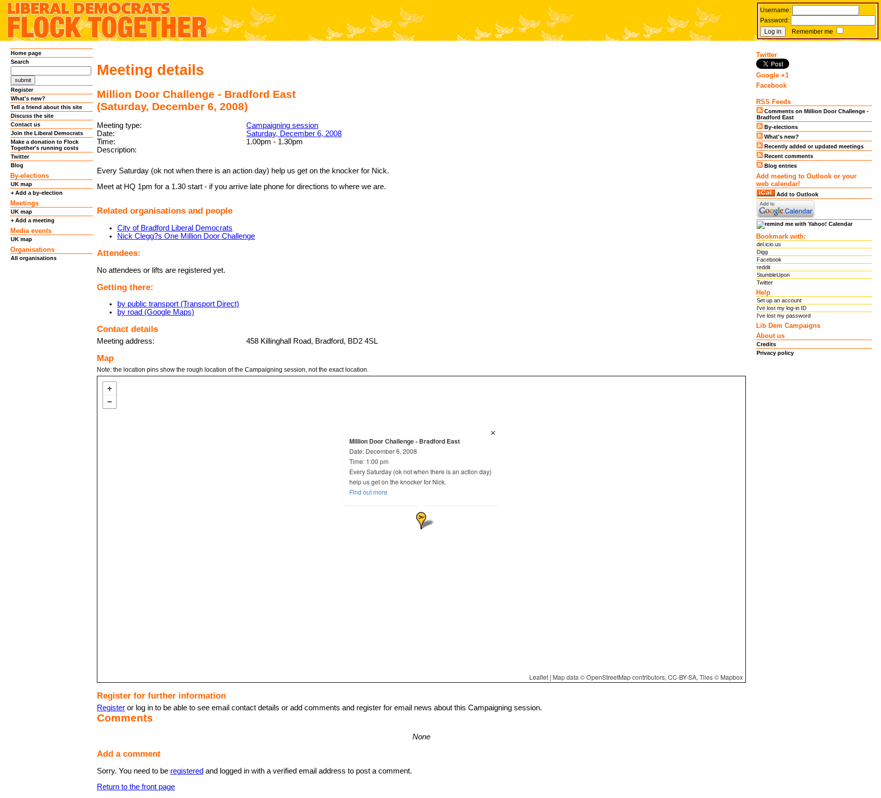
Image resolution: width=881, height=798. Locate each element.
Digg (762, 252)
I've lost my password (784, 316)
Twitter (20, 156)
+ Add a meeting (33, 220)
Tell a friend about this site (46, 107)
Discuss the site (32, 116)
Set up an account (779, 300)
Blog (17, 165)
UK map (21, 184)
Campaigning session (282, 125)
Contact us (25, 124)
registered (186, 771)
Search (20, 62)
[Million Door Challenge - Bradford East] (421, 520)
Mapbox (731, 677)
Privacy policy (775, 353)
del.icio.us (769, 244)
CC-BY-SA (682, 677)
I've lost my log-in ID (782, 308)
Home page (26, 53)
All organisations (34, 258)
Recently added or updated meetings (813, 146)
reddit (763, 267)
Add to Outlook (796, 194)
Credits (766, 344)
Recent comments (788, 156)
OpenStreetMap (608, 677)
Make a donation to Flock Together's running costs (45, 145)
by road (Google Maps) (155, 312)
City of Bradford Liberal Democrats (174, 228)
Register (111, 708)
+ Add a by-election (37, 193)
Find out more (368, 491)
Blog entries (780, 166)
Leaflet (538, 677)
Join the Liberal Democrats (47, 133)
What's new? (28, 98)
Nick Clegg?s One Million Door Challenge (186, 236)
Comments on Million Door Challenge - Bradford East (813, 114)
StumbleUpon (773, 275)
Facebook (769, 259)
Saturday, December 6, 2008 (294, 134)
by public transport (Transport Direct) (178, 304)
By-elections (780, 127)
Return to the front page (136, 787)
